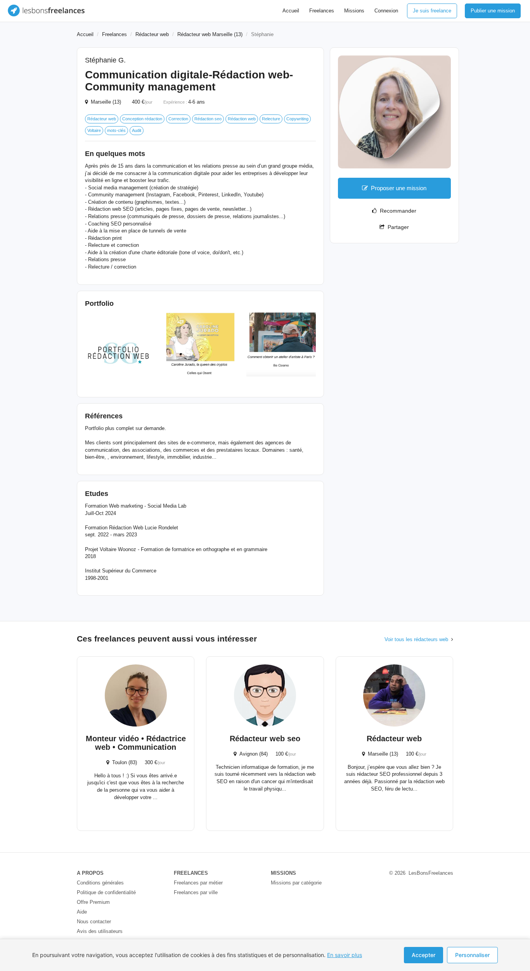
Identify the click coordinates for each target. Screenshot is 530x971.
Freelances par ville (196, 892)
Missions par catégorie (296, 883)
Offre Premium (93, 902)
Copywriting (297, 118)
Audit (136, 130)
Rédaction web (242, 118)
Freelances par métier (198, 883)
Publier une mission (493, 11)
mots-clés (116, 130)
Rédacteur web (152, 34)
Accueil (290, 11)
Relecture (271, 118)
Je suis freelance (432, 11)
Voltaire (94, 130)
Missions (354, 11)
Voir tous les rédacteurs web (416, 639)
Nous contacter (94, 921)
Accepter (423, 955)
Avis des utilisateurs (100, 931)
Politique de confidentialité (106, 892)
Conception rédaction (142, 118)
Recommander (396, 211)
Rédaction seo (208, 118)
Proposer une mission (398, 188)
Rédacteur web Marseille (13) (209, 34)
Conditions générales (100, 883)
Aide (82, 912)
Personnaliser (472, 955)
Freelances (321, 11)
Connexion (386, 11)
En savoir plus (344, 955)
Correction (178, 118)
